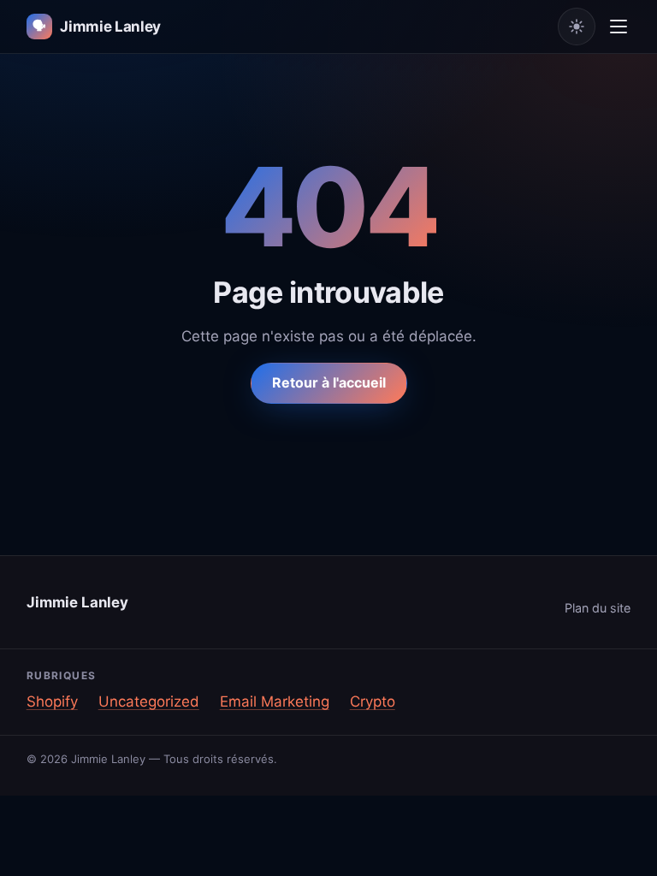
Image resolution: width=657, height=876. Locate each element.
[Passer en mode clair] (576, 26)
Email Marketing (274, 701)
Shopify (52, 701)
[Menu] (618, 26)
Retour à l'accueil (329, 382)
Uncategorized (148, 701)
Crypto (372, 701)
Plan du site (597, 608)
